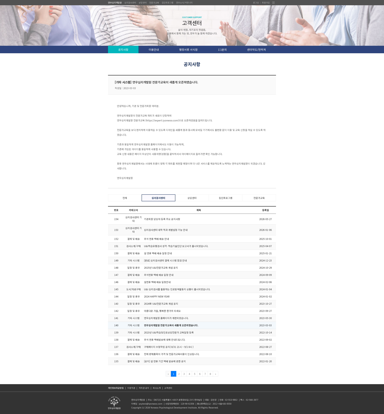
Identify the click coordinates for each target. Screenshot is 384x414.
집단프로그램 (167, 2)
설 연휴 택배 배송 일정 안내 (158, 253)
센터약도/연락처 (256, 49)
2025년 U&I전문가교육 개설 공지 (161, 267)
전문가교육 (154, 2)
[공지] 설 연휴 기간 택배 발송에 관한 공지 (165, 361)
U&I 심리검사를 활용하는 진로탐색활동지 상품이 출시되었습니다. (177, 289)
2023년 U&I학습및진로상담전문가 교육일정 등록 (169, 332)
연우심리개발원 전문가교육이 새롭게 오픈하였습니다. (171, 325)
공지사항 (123, 49)
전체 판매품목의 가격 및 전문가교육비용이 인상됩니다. (171, 354)
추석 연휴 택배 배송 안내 (156, 239)
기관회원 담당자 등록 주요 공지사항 (162, 219)
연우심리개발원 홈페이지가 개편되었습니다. (166, 318)
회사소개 (157, 387)
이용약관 (131, 387)
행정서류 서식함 (188, 49)
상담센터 (143, 2)
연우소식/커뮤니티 (184, 2)
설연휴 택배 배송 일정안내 (157, 282)
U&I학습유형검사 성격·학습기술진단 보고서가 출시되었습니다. (176, 246)
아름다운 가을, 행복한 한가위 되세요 (162, 311)
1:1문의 (222, 49)
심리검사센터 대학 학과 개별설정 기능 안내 (166, 230)
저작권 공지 (144, 387)
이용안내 (154, 49)
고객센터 (168, 387)
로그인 (256, 2)
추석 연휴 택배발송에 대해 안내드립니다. (164, 339)
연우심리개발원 (115, 2)
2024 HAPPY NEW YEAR (157, 296)
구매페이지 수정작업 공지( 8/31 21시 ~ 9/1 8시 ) (169, 347)
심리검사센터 (130, 2)
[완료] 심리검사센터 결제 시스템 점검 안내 (165, 260)
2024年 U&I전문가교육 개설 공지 (161, 303)
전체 (125, 198)
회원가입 (266, 2)
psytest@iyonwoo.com (150, 403)
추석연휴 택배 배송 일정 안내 (158, 275)
